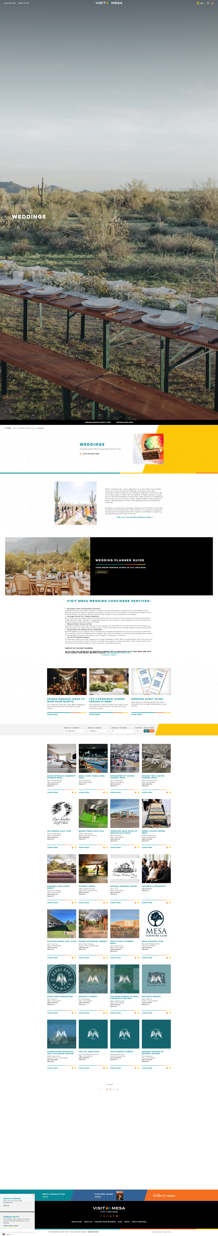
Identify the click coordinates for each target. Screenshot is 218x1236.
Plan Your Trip (10, 3)
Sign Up (45, 1158)
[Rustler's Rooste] (156, 978)
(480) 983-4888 (52, 1059)
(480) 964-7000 (147, 784)
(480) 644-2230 (147, 1059)
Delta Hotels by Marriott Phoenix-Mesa (61, 777)
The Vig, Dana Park (89, 1052)
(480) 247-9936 (52, 1002)
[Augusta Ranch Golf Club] (61, 923)
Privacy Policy (167, 1193)
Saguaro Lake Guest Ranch (58, 887)
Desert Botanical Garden (93, 941)
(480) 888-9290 (84, 837)
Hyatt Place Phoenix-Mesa (122, 942)
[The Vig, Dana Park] (93, 1034)
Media (127, 1183)
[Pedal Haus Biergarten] (61, 978)
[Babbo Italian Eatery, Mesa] (156, 813)
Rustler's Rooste (151, 996)
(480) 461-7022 (115, 1004)
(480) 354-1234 (52, 947)
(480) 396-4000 (52, 837)
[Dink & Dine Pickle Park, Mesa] (93, 758)
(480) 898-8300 (52, 784)
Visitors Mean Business (105, 1183)
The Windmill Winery (121, 1052)
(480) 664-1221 (115, 839)
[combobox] (8, 1234)
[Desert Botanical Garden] (93, 923)
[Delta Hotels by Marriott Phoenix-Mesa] (61, 758)
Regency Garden (88, 996)
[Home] (109, 3)
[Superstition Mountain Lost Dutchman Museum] (61, 1034)
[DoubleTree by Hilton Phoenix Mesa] (124, 758)
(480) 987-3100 (84, 892)
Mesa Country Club (152, 941)
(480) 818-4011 (147, 888)
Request (98, 1158)
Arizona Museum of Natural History (153, 1053)
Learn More (52, 792)
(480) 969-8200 (115, 949)
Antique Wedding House (123, 886)
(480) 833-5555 (115, 784)
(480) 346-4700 (84, 1058)
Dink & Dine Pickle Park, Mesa (92, 777)
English (8, 1234)
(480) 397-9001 (147, 947)
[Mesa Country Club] (156, 923)
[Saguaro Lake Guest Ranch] (61, 868)
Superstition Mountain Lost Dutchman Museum (60, 1053)
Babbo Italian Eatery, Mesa (154, 832)
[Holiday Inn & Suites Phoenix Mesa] (156, 758)
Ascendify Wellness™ (154, 886)
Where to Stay (23, 3)
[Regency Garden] (93, 978)
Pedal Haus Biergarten (60, 996)
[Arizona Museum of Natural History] (156, 1034)
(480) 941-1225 (84, 947)
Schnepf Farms (87, 886)
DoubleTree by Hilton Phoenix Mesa (122, 777)
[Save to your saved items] (75, 792)
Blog (120, 1183)
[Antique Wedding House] (124, 868)
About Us (88, 1183)
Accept (15, 1225)
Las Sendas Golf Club (59, 831)
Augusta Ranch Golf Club (61, 941)
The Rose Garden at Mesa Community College (124, 997)
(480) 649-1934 (115, 892)
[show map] (72, 792)
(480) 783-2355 (147, 839)
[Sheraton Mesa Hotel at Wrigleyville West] (124, 813)
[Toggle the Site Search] (208, 3)
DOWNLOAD (102, 572)
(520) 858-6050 (115, 1058)
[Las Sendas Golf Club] (61, 813)
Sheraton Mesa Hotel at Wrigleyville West (123, 832)
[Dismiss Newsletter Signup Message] (33, 1195)
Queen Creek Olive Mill (91, 831)
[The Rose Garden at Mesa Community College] (124, 978)
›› (117, 1089)
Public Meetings (139, 1183)
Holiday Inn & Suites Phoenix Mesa (153, 777)
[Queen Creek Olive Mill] (93, 813)
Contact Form (109, 655)
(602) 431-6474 (147, 1002)
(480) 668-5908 (84, 1002)
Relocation (77, 1183)
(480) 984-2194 (52, 894)
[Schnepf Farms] (93, 868)
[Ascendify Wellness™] (156, 868)
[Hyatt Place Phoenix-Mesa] (124, 923)
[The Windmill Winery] (124, 1034)
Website (49, 785)
